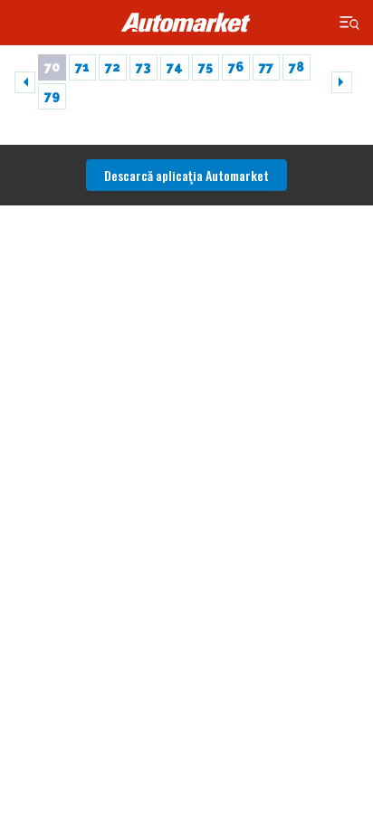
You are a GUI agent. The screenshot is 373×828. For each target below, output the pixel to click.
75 (205, 67)
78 (296, 67)
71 (82, 67)
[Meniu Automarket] (350, 23)
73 (143, 67)
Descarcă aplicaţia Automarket (186, 175)
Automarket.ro (186, 23)
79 (52, 96)
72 (112, 67)
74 (175, 67)
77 (266, 67)
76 (236, 67)
